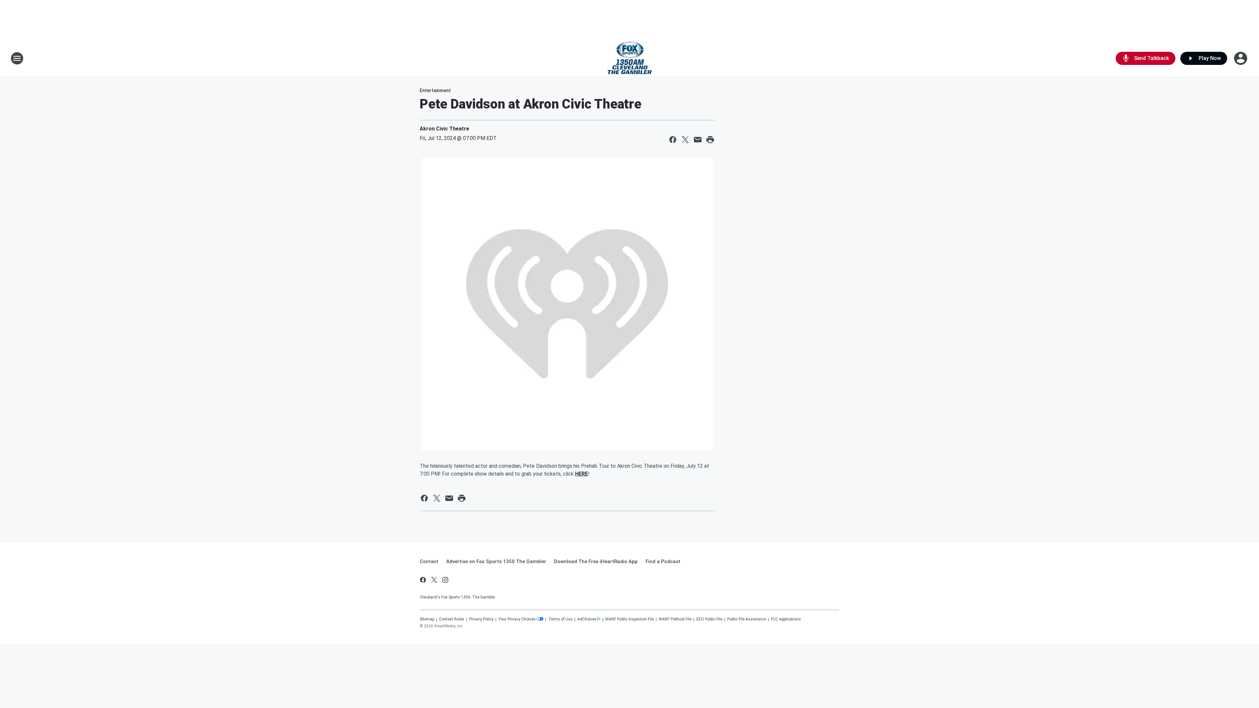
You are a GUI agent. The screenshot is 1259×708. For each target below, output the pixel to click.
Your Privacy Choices (517, 619)
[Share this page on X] (685, 139)
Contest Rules (451, 619)
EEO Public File (709, 619)
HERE (581, 474)
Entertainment (435, 90)
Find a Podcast (663, 561)
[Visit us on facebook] (423, 580)
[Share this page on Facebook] (672, 139)
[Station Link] (630, 58)
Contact (429, 561)
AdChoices (587, 619)
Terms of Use (560, 619)
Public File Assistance (746, 619)
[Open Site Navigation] (17, 58)
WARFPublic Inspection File (629, 619)
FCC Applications (786, 619)
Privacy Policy (481, 619)
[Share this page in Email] (697, 139)
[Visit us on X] (434, 580)
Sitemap (427, 619)
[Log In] (1241, 58)
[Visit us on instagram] (445, 580)
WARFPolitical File (675, 619)
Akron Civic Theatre (444, 129)
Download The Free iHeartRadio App (596, 561)
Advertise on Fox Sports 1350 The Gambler (496, 561)
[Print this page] (710, 139)
